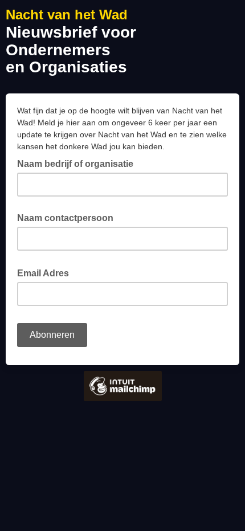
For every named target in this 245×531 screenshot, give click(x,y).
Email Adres (46, 272)
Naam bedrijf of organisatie (75, 164)
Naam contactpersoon (65, 218)
